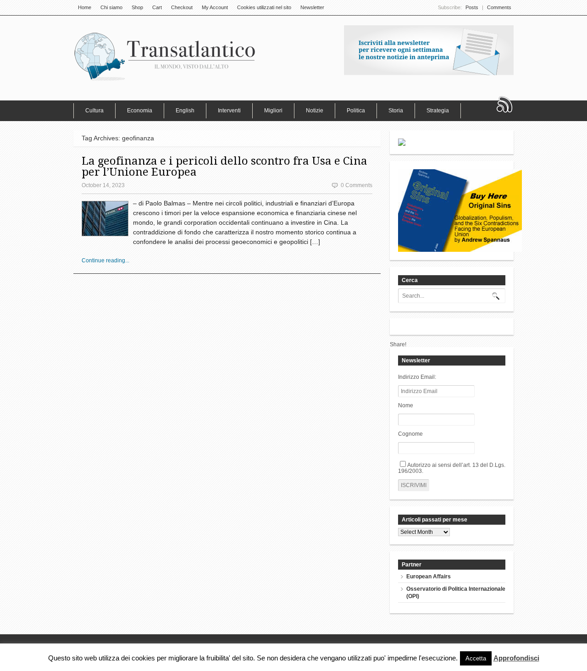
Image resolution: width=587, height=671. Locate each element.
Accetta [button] (475, 658)
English (185, 110)
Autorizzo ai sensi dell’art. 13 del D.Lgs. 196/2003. (451, 468)
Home (84, 7)
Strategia (437, 110)
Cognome (410, 434)
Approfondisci (516, 658)
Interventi (229, 110)
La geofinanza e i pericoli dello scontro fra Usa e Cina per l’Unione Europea (224, 166)
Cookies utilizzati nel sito (264, 7)
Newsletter (312, 7)
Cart (157, 7)
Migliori (273, 110)
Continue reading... (105, 260)
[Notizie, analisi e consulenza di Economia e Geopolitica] (165, 80)
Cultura (94, 110)
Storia (395, 110)
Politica (356, 110)
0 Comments (356, 185)
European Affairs (428, 576)
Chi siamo (111, 7)
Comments (499, 7)
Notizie (314, 110)
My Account (215, 7)
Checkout (182, 7)
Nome (405, 405)
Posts (471, 7)
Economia (139, 110)
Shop (137, 7)
